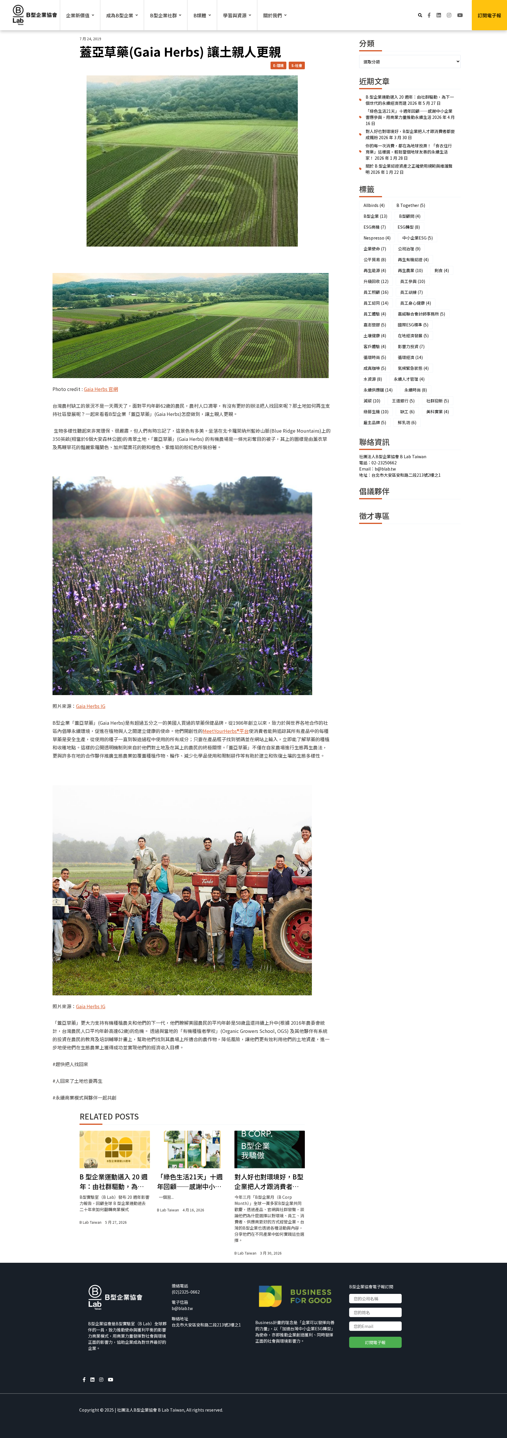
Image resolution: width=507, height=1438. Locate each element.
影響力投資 (411, 346)
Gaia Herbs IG (90, 705)
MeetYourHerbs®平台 (226, 730)
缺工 (407, 411)
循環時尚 (375, 357)
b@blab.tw (182, 1308)
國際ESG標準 (413, 325)
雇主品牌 (375, 422)
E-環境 (278, 65)
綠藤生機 (376, 411)
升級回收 (376, 281)
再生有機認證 (413, 259)
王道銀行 (403, 401)
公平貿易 (375, 259)
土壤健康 (375, 335)
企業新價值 (77, 15)
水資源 (373, 379)
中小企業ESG (417, 238)
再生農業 (410, 270)
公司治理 (409, 249)
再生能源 (375, 270)
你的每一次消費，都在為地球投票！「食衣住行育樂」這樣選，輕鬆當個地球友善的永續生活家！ (409, 152)
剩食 (442, 270)
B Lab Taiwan (91, 1222)
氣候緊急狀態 (413, 368)
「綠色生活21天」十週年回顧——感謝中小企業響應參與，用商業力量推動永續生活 (190, 1181)
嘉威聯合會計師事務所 (421, 314)
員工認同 (376, 303)
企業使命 (375, 249)
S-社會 (296, 65)
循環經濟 (410, 357)
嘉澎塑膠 (375, 325)
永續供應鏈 (378, 390)
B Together (410, 205)
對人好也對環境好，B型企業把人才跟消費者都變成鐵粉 (268, 1181)
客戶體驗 (375, 346)
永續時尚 (415, 390)
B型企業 (375, 216)
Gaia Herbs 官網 (101, 388)
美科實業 (437, 411)
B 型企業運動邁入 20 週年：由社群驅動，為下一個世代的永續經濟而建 (114, 1181)
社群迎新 (437, 401)
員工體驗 (375, 314)
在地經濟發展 (413, 335)
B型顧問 (409, 216)
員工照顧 (376, 292)
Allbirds (374, 205)
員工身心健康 (415, 303)
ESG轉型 (409, 227)
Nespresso (377, 238)
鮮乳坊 (407, 422)
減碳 (372, 401)
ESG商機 (375, 227)
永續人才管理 (409, 379)
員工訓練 (411, 292)
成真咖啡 (375, 368)
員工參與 (412, 281)
